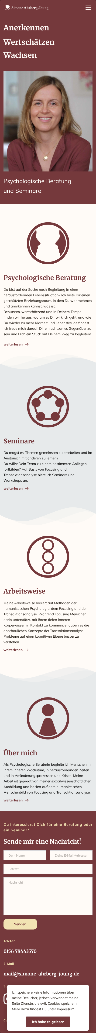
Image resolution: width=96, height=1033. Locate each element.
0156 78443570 (20, 951)
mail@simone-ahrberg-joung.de (41, 974)
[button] (88, 7)
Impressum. (66, 1009)
